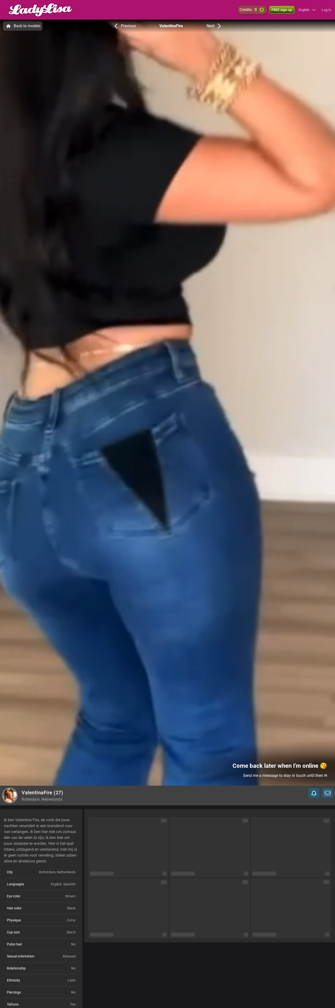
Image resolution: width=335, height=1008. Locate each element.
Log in (326, 10)
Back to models (27, 26)
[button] (307, 10)
